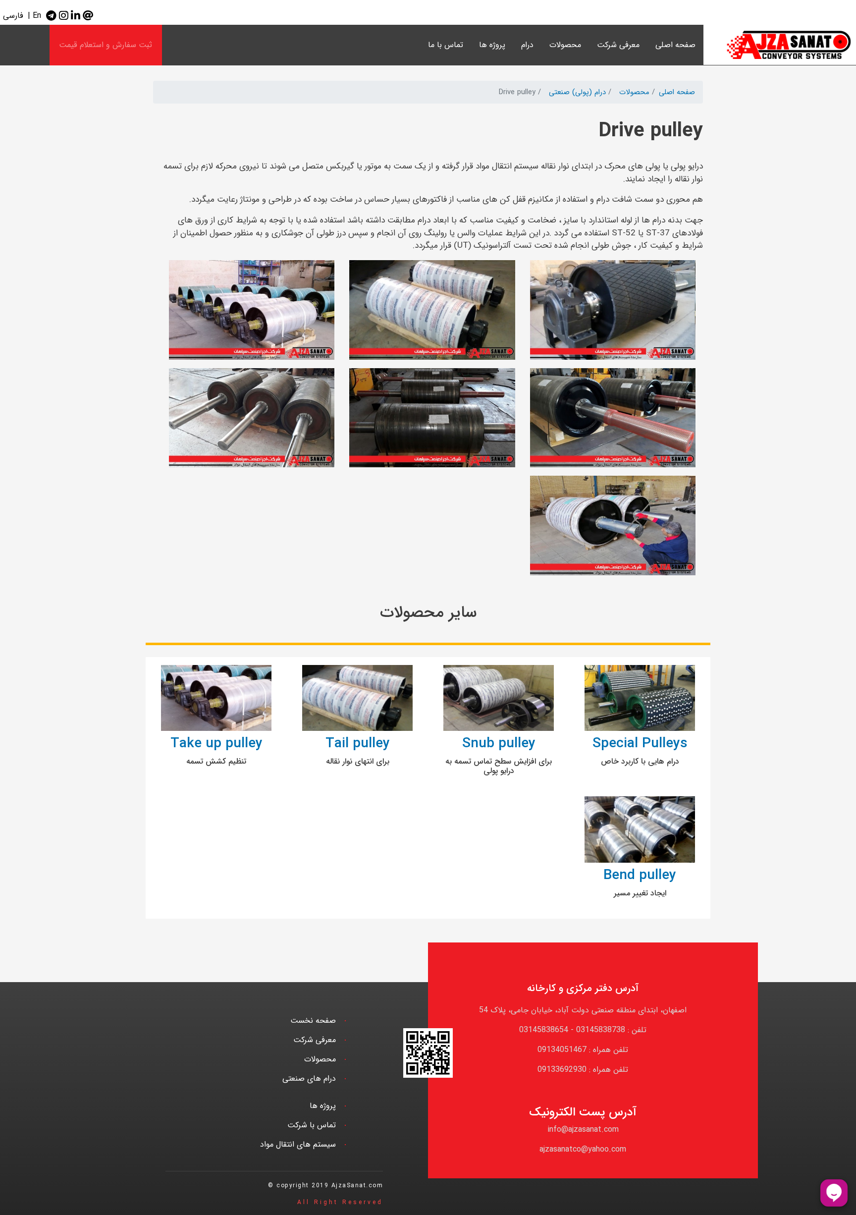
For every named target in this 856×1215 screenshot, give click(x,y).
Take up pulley (216, 744)
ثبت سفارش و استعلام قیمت (105, 45)
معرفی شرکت (618, 45)
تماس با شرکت (311, 1125)
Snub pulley (498, 744)
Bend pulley (639, 875)
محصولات (634, 92)
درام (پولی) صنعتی (577, 92)
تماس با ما (445, 45)
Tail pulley (357, 744)
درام (527, 45)
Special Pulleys (640, 744)
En (37, 15)
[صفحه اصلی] (779, 45)
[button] (613, 314)
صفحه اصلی (675, 45)
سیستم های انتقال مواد (298, 1144)
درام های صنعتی (309, 1078)
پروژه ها (492, 45)
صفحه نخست (313, 1020)
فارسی (13, 15)
